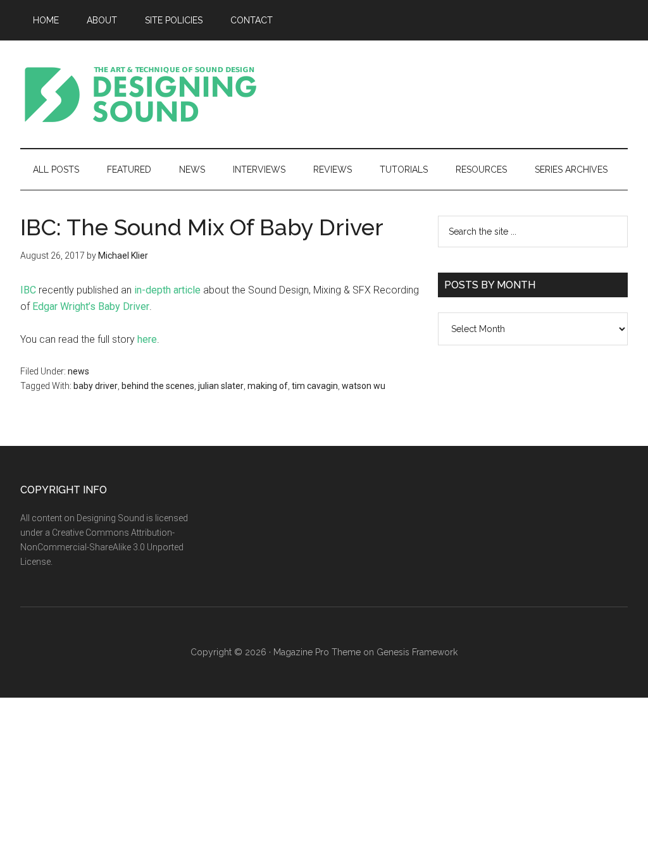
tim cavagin (315, 386)
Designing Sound (140, 94)
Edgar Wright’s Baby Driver (90, 306)
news (78, 371)
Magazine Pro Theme (317, 652)
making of (267, 386)
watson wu (363, 386)
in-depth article (167, 290)
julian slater (221, 386)
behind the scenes (158, 386)
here (147, 339)
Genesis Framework (417, 652)
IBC (28, 290)
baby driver (95, 386)
